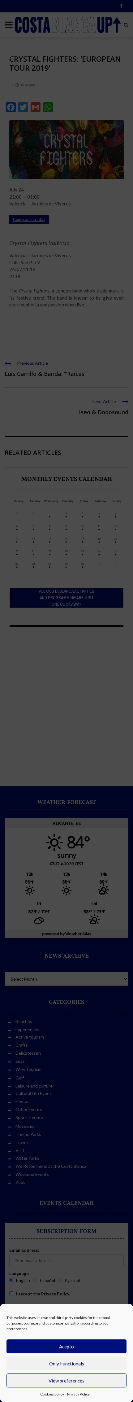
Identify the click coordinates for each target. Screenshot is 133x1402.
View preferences (66, 1380)
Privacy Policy (78, 1394)
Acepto (66, 1346)
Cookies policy (52, 1394)
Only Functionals (66, 1363)
